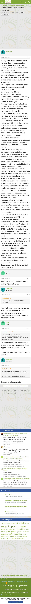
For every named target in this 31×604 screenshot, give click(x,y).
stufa (12, 536)
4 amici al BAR (6, 454)
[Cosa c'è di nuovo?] (25, 2)
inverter (23, 527)
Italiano (7, 579)
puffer (11, 534)
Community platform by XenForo (15, 592)
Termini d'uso (11, 581)
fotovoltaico (21, 523)
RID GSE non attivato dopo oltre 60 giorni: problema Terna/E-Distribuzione (15, 458)
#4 (29, 328)
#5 (29, 365)
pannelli (19, 529)
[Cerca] (29, 2)
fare (8, 523)
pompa (13, 532)
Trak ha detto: (5, 298)
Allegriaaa (6, 447)
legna (3, 529)
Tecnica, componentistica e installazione (13, 466)
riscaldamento (4, 14)
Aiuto (25, 581)
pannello (26, 529)
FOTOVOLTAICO (7, 486)
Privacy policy (19, 581)
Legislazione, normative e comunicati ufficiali (14, 476)
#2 (29, 278)
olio (14, 529)
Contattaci (4, 581)
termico (3, 538)
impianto (13, 526)
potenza (19, 532)
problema (26, 532)
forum (12, 523)
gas (28, 523)
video (23, 538)
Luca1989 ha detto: (7, 332)
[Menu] (2, 2)
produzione (4, 534)
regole (18, 538)
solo (7, 536)
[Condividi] (27, 58)
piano (8, 532)
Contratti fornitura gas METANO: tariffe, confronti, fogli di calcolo (15, 434)
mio (10, 529)
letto (22, 12)
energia (3, 523)
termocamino (11, 538)
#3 (29, 294)
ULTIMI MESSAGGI (7, 431)
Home (2, 583)
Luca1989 (4, 12)
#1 (29, 57)
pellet (3, 532)
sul (15, 536)
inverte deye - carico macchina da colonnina (16, 478)
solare (3, 536)
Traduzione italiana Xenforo (7, 594)
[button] (2, 579)
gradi (2, 526)
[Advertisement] (15, 32)
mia (7, 529)
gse (6, 526)
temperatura (22, 536)
